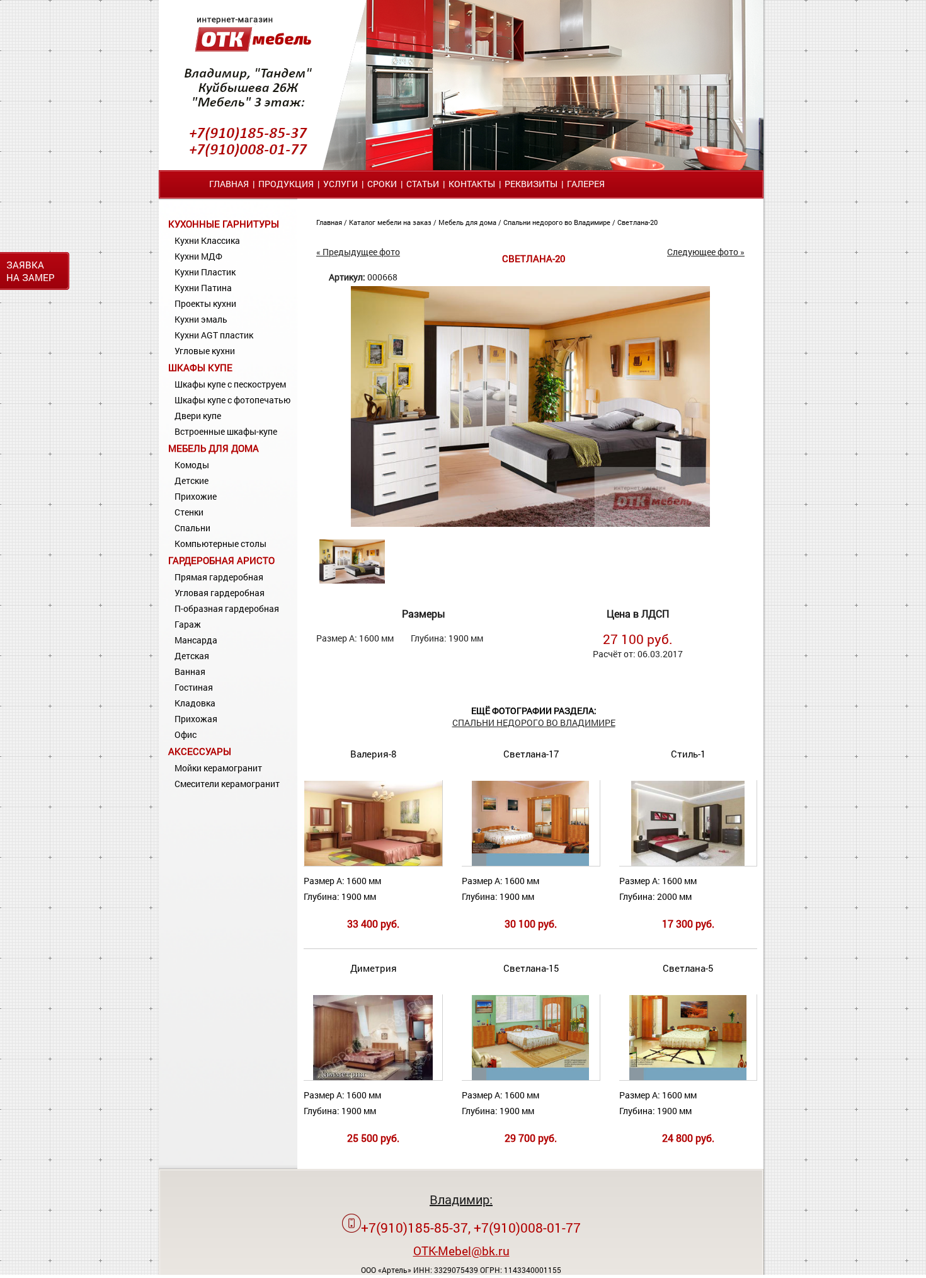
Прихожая (195, 719)
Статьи (422, 184)
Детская (191, 656)
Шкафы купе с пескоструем (230, 384)
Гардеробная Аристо (221, 560)
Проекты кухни (205, 303)
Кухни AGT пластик (213, 335)
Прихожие (195, 496)
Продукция (286, 184)
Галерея (586, 184)
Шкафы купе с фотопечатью (232, 400)
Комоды (191, 465)
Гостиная (193, 687)
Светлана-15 (531, 968)
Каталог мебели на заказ (391, 222)
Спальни (192, 528)
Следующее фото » (706, 252)
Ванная (189, 671)
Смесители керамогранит (227, 784)
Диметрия (373, 968)
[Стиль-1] (688, 863)
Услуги (340, 184)
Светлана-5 (688, 968)
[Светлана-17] (530, 863)
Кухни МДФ (198, 256)
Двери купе (197, 416)
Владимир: (461, 1199)
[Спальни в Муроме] (530, 523)
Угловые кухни (204, 351)
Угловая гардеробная (219, 593)
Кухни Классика (207, 240)
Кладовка (194, 703)
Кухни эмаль (200, 319)
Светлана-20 (637, 222)
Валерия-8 (373, 753)
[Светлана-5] (688, 1077)
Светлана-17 (531, 753)
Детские (191, 480)
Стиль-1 (688, 753)
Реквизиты (531, 184)
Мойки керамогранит (218, 768)
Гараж (187, 624)
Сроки (382, 184)
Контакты (472, 184)
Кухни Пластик (205, 272)
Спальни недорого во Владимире (557, 222)
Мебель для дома (213, 448)
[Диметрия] (372, 1077)
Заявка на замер (30, 271)
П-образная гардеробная (226, 608)
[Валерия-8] (374, 863)
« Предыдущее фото (358, 252)
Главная (229, 184)
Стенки (188, 512)
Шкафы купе (200, 367)
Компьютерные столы (220, 544)
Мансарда (195, 640)
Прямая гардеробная (218, 577)
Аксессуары (199, 751)
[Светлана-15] (530, 1077)
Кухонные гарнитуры (223, 223)
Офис (185, 734)
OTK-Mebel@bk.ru (461, 1250)
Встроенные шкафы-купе (225, 431)
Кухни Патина (203, 288)
